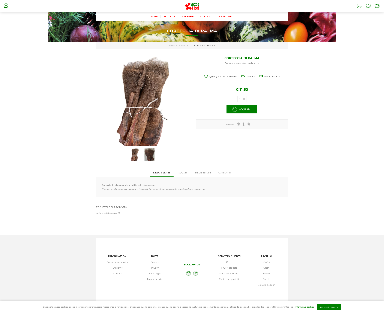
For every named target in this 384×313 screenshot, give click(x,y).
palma (113, 213)
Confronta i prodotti (229, 279)
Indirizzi (266, 273)
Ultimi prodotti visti (229, 273)
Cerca (229, 262)
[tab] (162, 172)
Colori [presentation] (183, 172)
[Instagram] (195, 273)
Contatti (117, 273)
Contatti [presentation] (224, 172)
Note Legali (155, 273)
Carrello (266, 279)
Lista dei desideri (266, 285)
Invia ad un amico (272, 76)
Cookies (155, 262)
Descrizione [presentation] (162, 172)
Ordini (266, 267)
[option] (134, 154)
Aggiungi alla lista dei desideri (223, 76)
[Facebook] (188, 273)
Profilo (266, 262)
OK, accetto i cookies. (329, 307)
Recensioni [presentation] (203, 172)
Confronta (250, 76)
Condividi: (230, 124)
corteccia (101, 213)
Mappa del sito (154, 279)
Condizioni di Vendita (118, 262)
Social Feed (225, 16)
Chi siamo (117, 267)
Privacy (155, 267)
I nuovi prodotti (229, 267)
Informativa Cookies (305, 307)
